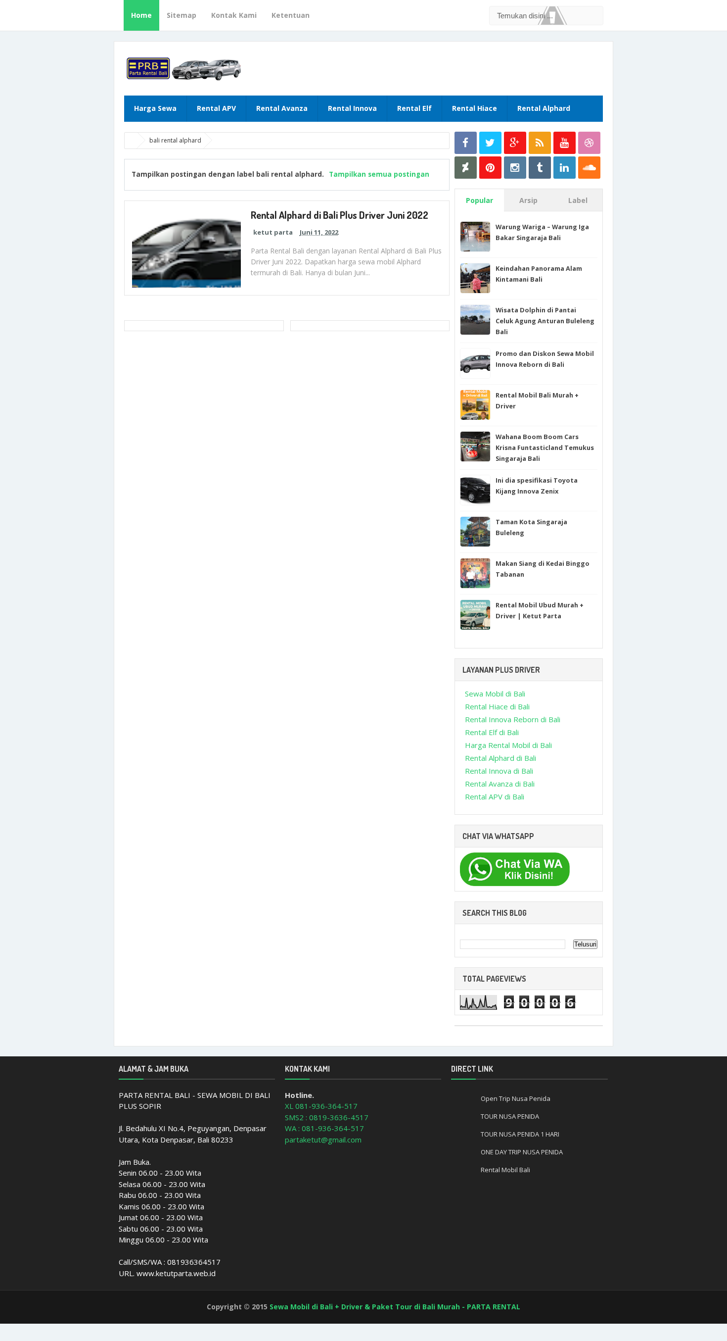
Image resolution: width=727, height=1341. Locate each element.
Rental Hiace (474, 108)
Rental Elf (414, 108)
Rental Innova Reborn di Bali (512, 719)
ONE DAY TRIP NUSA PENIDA (522, 1151)
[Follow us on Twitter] (490, 143)
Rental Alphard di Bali (500, 758)
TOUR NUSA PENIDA (510, 1116)
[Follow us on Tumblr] (540, 167)
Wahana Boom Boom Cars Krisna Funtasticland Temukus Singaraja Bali (545, 447)
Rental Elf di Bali (492, 732)
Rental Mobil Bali (505, 1169)
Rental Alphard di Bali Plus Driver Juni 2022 (339, 214)
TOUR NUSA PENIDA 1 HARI (520, 1134)
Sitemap (181, 15)
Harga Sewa (155, 108)
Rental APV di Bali (494, 796)
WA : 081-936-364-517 (324, 1128)
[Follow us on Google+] (515, 143)
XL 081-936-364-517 (321, 1106)
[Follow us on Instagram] (515, 167)
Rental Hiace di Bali (497, 706)
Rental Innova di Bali (499, 771)
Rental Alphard (543, 108)
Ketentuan (291, 15)
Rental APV (216, 108)
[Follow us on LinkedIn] (564, 167)
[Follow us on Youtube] (564, 143)
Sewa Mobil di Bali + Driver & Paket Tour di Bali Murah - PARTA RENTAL (395, 1306)
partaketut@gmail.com (323, 1139)
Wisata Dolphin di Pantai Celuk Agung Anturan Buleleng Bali (545, 320)
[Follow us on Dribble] (589, 143)
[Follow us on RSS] (540, 143)
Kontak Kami (234, 15)
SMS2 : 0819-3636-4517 (326, 1117)
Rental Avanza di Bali (500, 784)
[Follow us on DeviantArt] (465, 167)
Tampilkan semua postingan (379, 174)
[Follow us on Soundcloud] (589, 167)
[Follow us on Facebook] (465, 143)
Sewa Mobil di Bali (495, 693)
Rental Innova (352, 108)
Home (141, 15)
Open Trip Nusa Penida (515, 1098)
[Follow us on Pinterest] (490, 167)
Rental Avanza (282, 108)
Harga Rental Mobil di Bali (508, 745)
